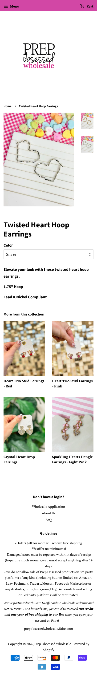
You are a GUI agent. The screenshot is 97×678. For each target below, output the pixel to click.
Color (8, 245)
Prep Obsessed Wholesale (52, 644)
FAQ (48, 519)
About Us (48, 513)
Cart (89, 6)
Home (8, 106)
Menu (14, 6)
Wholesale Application (48, 506)
